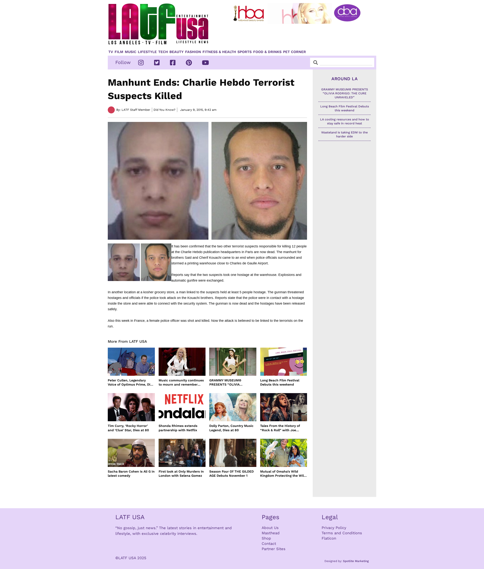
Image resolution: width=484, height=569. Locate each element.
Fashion (193, 52)
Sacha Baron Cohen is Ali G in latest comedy (131, 473)
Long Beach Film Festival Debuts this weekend (279, 382)
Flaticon (329, 538)
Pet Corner (294, 52)
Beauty (176, 52)
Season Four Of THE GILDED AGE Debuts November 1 (231, 473)
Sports (244, 52)
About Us (270, 527)
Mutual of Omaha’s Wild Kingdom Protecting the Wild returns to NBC (283, 474)
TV (110, 52)
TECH (163, 52)
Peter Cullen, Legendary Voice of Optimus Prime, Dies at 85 (131, 382)
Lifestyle (147, 52)
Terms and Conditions (342, 533)
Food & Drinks (267, 52)
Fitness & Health (219, 52)
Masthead (271, 533)
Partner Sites (273, 549)
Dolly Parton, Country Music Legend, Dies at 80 (231, 428)
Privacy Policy (334, 527)
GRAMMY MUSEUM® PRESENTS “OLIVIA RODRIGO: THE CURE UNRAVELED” (226, 382)
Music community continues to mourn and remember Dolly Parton (181, 382)
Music (130, 52)
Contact (269, 543)
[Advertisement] (300, 35)
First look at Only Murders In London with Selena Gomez (181, 473)
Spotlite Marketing (356, 561)
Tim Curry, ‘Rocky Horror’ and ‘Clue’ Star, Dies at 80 (128, 428)
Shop (266, 538)
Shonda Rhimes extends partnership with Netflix (178, 428)
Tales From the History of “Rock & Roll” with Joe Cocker (280, 428)
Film (119, 52)
